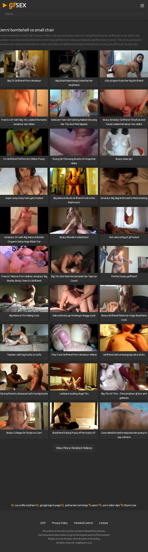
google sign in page (50, 505)
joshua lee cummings (76, 505)
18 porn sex (130, 505)
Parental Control (83, 523)
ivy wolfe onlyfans (25, 505)
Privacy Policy (60, 523)
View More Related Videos (74, 448)
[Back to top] (138, 540)
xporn (95, 505)
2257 (42, 523)
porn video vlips (111, 505)
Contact (103, 523)
